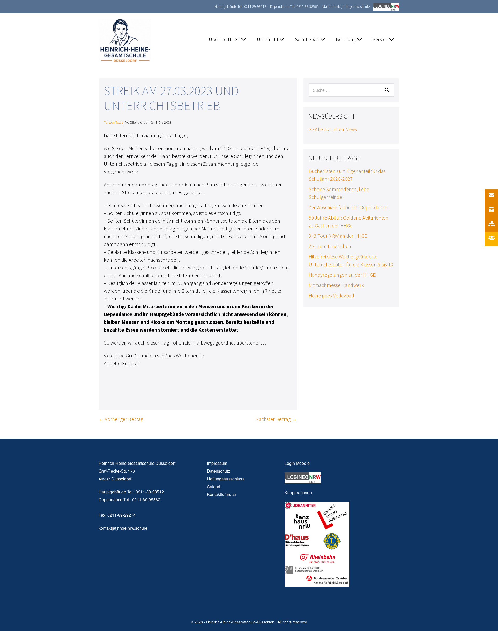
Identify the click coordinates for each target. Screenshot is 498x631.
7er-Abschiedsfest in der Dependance (348, 207)
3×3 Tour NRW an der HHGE (338, 236)
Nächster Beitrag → (276, 419)
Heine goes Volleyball (331, 295)
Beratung (346, 39)
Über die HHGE (225, 39)
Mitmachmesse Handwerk (336, 285)
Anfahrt (213, 486)
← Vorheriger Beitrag (121, 419)
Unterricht (268, 39)
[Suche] (387, 90)
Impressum (217, 463)
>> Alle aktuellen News (333, 129)
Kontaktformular (221, 494)
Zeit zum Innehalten (330, 246)
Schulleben (307, 39)
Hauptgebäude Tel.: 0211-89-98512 (240, 6)
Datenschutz (218, 471)
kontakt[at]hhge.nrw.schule (123, 528)
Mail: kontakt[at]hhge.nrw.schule (346, 6)
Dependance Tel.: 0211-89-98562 (294, 6)
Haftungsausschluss (225, 479)
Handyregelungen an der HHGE (342, 274)
